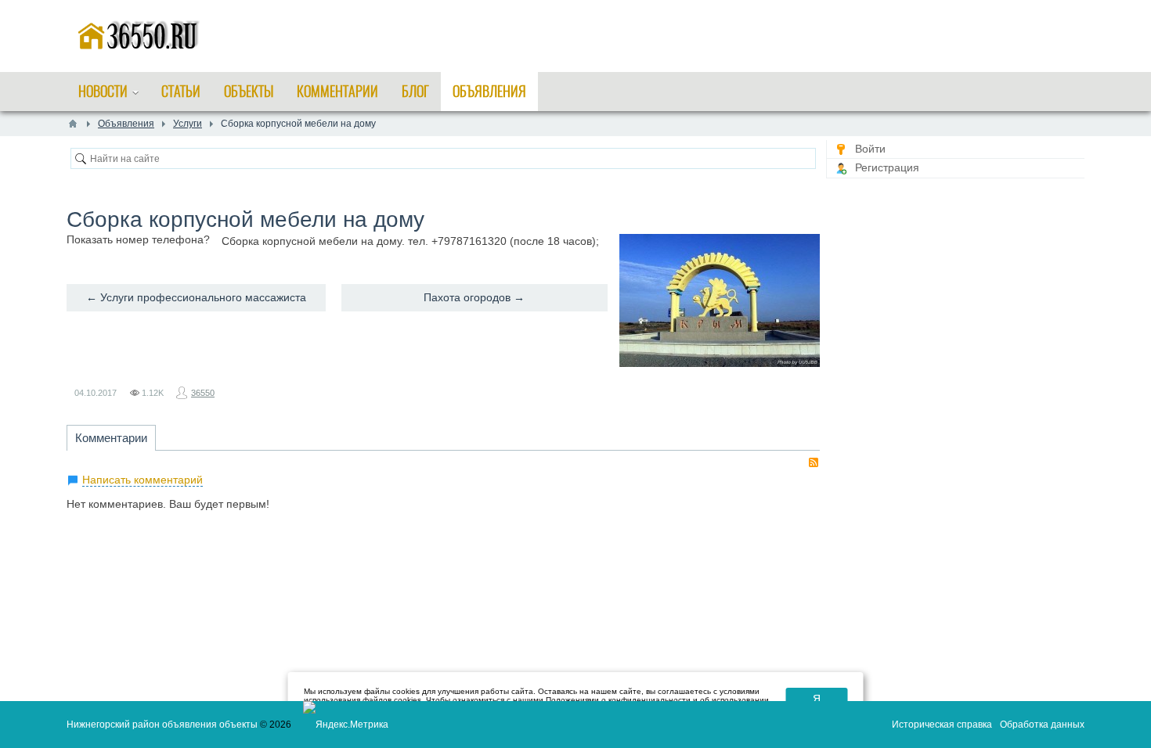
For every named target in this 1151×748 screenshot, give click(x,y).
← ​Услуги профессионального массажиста (196, 297)
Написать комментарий (142, 479)
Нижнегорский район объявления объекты (162, 724)
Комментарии (111, 437)
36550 (203, 392)
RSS (813, 462)
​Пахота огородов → (474, 297)
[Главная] (73, 123)
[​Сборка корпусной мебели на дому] (719, 300)
